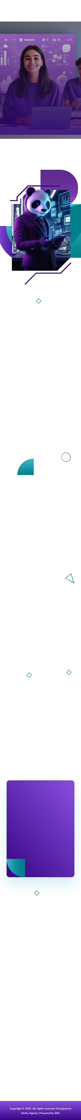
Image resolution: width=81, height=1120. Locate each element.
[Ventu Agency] (17, 10)
